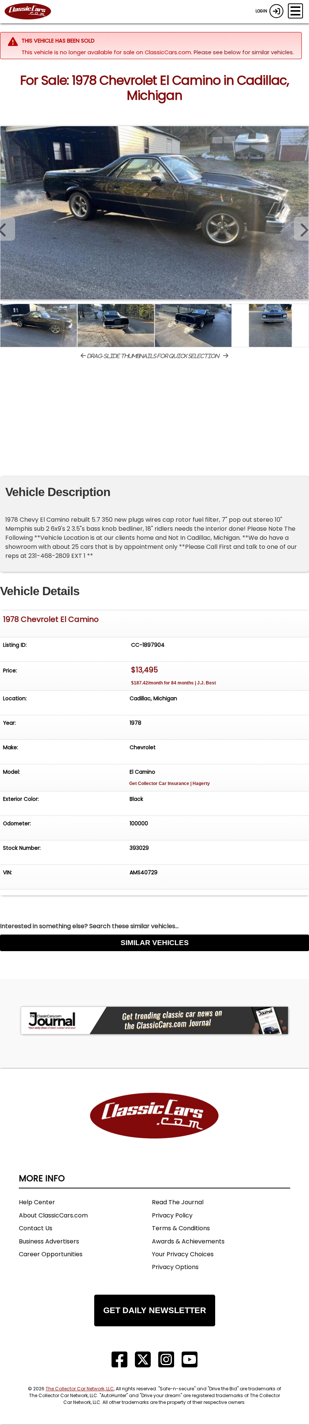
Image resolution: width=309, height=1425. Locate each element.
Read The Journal (177, 1202)
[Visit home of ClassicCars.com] (154, 1126)
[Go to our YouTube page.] (189, 1359)
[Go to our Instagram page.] (166, 1359)
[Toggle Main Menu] (295, 10)
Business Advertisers (49, 1241)
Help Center (37, 1202)
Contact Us (35, 1228)
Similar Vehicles (155, 943)
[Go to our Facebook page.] (119, 1359)
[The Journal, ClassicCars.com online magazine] (154, 1020)
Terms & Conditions (181, 1228)
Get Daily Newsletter (154, 1310)
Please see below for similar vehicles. (244, 52)
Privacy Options (175, 1267)
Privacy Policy (172, 1215)
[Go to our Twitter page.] (143, 1359)
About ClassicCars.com (53, 1215)
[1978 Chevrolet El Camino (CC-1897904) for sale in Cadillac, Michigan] (154, 212)
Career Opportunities (51, 1254)
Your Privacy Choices (183, 1254)
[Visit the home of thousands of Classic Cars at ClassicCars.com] (32, 11)
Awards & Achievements (188, 1241)
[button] (301, 229)
